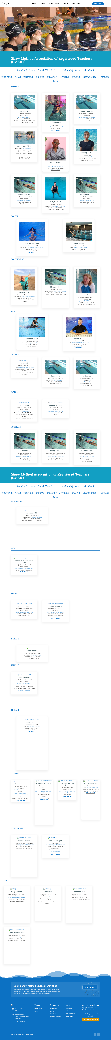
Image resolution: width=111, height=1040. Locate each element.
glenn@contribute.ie (36, 655)
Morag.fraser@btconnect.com (55, 456)
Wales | (78, 71)
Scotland (89, 71)
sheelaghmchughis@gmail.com (80, 342)
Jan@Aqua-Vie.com (28, 148)
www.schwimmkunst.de (20, 793)
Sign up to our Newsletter (90, 1019)
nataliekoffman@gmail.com (87, 200)
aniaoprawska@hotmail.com (24, 200)
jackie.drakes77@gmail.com (86, 301)
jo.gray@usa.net (83, 896)
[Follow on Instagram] (98, 1034)
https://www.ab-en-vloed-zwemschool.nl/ (58, 850)
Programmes (52, 3)
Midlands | (67, 71)
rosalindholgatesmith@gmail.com (24, 568)
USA (55, 81)
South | (32, 71)
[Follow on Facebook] (95, 1034)
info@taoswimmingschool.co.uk (36, 247)
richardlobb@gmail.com (60, 291)
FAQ (78, 3)
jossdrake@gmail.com (36, 343)
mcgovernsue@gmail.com (87, 456)
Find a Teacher (69, 1016)
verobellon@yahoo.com (36, 517)
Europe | (40, 77)
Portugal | (104, 77)
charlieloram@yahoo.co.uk (81, 247)
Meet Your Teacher (70, 1013)
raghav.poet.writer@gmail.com (55, 612)
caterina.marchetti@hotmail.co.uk (43, 792)
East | (56, 71)
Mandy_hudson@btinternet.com (86, 117)
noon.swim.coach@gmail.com (55, 166)
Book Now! (97, 4)
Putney (36, 1011)
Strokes (63, 3)
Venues (42, 3)
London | (22, 71)
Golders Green (38, 1008)
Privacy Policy (29, 1034)
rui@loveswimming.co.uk (24, 117)
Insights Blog (69, 1011)
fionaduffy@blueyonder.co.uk (26, 367)
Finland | (52, 77)
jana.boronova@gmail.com (24, 683)
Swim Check (53, 1013)
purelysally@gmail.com (59, 206)
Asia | (18, 77)
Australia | (28, 77)
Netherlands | (90, 77)
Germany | (64, 77)
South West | (45, 71)
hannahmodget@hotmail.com (55, 411)
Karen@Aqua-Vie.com (59, 380)
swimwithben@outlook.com (86, 382)
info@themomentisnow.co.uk (24, 456)
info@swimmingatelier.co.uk (55, 127)
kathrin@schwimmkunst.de (20, 790)
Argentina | (7, 77)
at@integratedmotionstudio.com (16, 898)
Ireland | (76, 77)
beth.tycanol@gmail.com (24, 411)
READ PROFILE (55, 130)
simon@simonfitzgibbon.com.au (24, 612)
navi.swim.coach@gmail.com (86, 157)
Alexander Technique (55, 1016)
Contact (73, 3)
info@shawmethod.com (28, 296)
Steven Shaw (69, 1008)
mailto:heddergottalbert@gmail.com (55, 845)
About (34, 3)
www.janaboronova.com (24, 690)
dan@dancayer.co (52, 896)
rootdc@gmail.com (21, 937)
